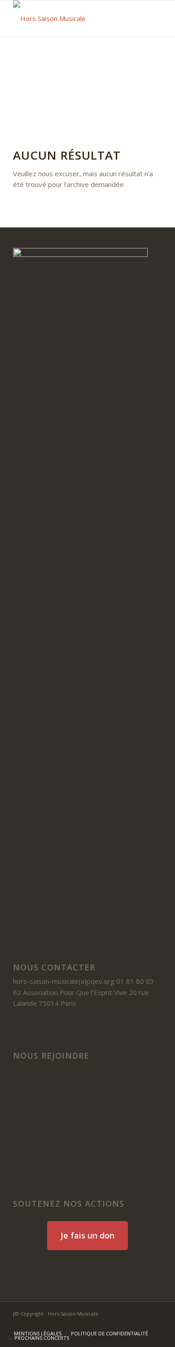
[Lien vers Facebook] (115, 1324)
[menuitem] (37, 1333)
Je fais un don (87, 1235)
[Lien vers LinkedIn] (128, 1324)
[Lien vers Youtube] (142, 1324)
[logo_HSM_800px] (72, 18)
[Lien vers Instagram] (155, 1324)
